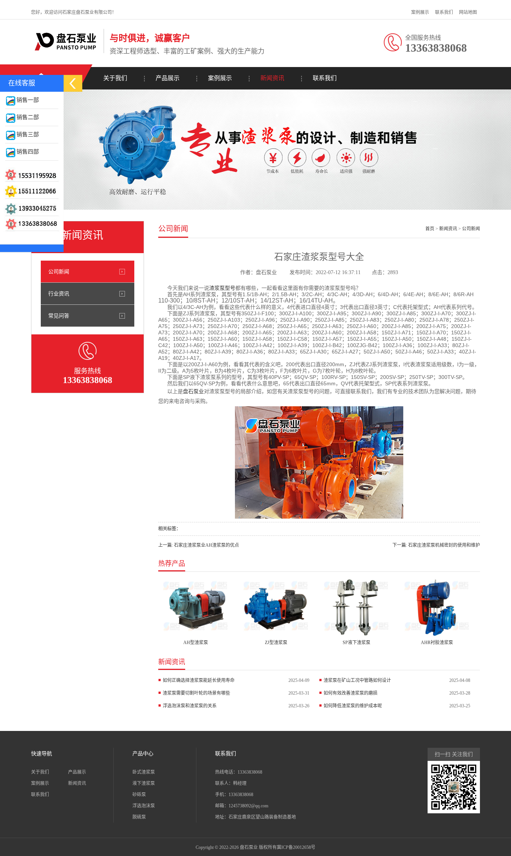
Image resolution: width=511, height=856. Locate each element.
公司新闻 (58, 271)
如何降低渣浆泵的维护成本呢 (353, 705)
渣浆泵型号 (222, 288)
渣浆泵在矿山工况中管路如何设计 (357, 680)
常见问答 (58, 316)
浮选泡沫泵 (143, 805)
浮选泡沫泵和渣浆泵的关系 (190, 705)
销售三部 (27, 134)
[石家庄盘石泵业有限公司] (65, 52)
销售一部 (27, 100)
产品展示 (168, 78)
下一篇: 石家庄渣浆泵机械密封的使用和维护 (436, 545)
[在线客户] (73, 83)
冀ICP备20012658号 (296, 847)
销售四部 (27, 152)
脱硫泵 (139, 817)
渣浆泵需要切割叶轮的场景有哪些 (196, 693)
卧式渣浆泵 (143, 772)
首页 (429, 228)
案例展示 (420, 12)
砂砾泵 (139, 794)
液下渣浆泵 (143, 783)
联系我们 (444, 12)
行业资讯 (58, 294)
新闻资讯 (272, 78)
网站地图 (468, 12)
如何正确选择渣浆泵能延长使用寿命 (199, 680)
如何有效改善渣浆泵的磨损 (350, 693)
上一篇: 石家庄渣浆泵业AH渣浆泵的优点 (198, 545)
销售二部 (27, 117)
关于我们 (115, 78)
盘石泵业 (193, 391)
